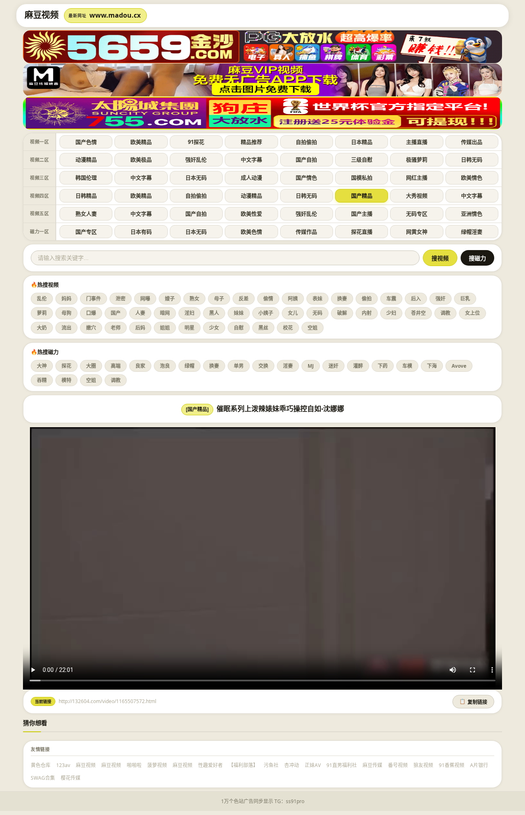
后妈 (140, 327)
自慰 (239, 327)
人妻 (140, 313)
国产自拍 (306, 159)
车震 (391, 298)
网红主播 (416, 177)
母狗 (66, 313)
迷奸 (333, 365)
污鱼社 (271, 765)
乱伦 (42, 298)
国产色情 (86, 142)
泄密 (121, 298)
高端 (116, 365)
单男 (239, 365)
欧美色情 (251, 231)
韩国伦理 (86, 177)
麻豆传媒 (372, 765)
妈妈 (66, 298)
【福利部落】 (243, 765)
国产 (116, 313)
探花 (66, 365)
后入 (416, 298)
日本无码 (196, 177)
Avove (459, 365)
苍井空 (418, 313)
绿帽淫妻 (471, 231)
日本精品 (361, 142)
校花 (288, 327)
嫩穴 (91, 327)
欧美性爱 (251, 213)
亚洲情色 (471, 213)
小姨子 (265, 313)
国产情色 (306, 177)
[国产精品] (197, 409)
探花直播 (361, 231)
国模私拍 (361, 177)
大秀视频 (416, 195)
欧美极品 (141, 159)
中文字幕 (251, 159)
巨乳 (465, 298)
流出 (66, 327)
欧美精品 (141, 142)
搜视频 (440, 258)
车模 (407, 365)
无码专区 (416, 213)
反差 (244, 298)
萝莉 (42, 313)
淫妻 (288, 365)
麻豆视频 (86, 765)
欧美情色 (471, 177)
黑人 (214, 313)
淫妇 (189, 313)
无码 (317, 313)
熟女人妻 (86, 213)
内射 (367, 313)
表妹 (317, 298)
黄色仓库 (40, 765)
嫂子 (170, 298)
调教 (445, 313)
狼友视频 (423, 765)
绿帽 (189, 365)
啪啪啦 (134, 765)
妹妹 (239, 313)
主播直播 (416, 142)
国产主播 (361, 213)
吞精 (42, 380)
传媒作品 (306, 231)
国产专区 (86, 231)
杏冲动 (291, 765)
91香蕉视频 (451, 765)
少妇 (391, 313)
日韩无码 (471, 159)
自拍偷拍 (306, 142)
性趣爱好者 (210, 765)
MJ (311, 365)
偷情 (268, 298)
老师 (116, 327)
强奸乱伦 (196, 159)
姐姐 (165, 327)
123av (63, 765)
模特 (66, 380)
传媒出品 (471, 142)
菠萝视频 (157, 765)
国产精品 (361, 195)
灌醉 (358, 365)
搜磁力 (477, 258)
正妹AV (313, 765)
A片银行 (479, 765)
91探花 (196, 142)
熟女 (194, 298)
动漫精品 (86, 159)
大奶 (42, 327)
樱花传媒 (70, 777)
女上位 (472, 313)
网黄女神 (416, 231)
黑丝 (263, 327)
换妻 (342, 298)
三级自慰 (361, 159)
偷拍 (367, 298)
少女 (214, 327)
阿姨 (293, 298)
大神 (42, 365)
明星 (189, 327)
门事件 (93, 298)
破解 (342, 313)
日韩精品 (86, 195)
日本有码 (141, 231)
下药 (383, 365)
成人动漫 (251, 177)
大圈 (91, 365)
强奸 (440, 298)
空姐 (312, 327)
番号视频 (398, 765)
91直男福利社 (341, 765)
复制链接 (473, 702)
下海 (432, 365)
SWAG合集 (43, 777)
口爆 (91, 313)
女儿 (293, 313)
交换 (263, 365)
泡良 (165, 365)
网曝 (145, 298)
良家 (140, 365)
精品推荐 (251, 142)
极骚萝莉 (416, 159)
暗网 (165, 313)
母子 (219, 298)
